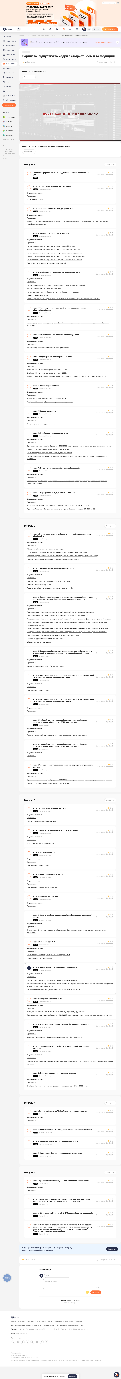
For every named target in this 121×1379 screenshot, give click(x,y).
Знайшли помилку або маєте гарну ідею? (70, 1325)
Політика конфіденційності (19, 1355)
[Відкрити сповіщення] (89, 29)
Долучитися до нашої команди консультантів (26, 1325)
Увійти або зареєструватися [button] (104, 42)
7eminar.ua (98, 1360)
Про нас (7, 158)
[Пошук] (19, 29)
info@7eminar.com (21, 1333)
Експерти (21, 1321)
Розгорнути (28, 77)
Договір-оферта (16, 1352)
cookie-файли (61, 1376)
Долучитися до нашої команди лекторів (39, 1321)
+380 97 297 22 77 (53, 1329)
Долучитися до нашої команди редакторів (68, 1321)
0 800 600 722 (32, 1329)
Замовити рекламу (109, 3)
